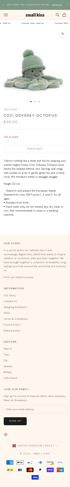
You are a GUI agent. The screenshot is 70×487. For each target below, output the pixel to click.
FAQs (7, 313)
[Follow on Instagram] (5, 434)
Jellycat (10, 110)
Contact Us (10, 301)
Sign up (15, 421)
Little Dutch (10, 378)
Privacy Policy (12, 325)
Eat (6, 360)
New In (8, 349)
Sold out (34, 149)
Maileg (7, 372)
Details (57, 5)
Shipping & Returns (15, 307)
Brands (8, 366)
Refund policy (12, 331)
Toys (6, 355)
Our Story (10, 295)
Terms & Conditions (15, 319)
